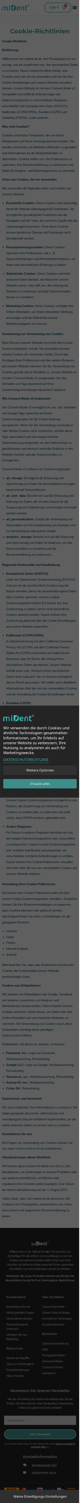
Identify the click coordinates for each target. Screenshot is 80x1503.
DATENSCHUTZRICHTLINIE (26, 759)
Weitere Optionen (40, 770)
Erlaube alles (40, 783)
